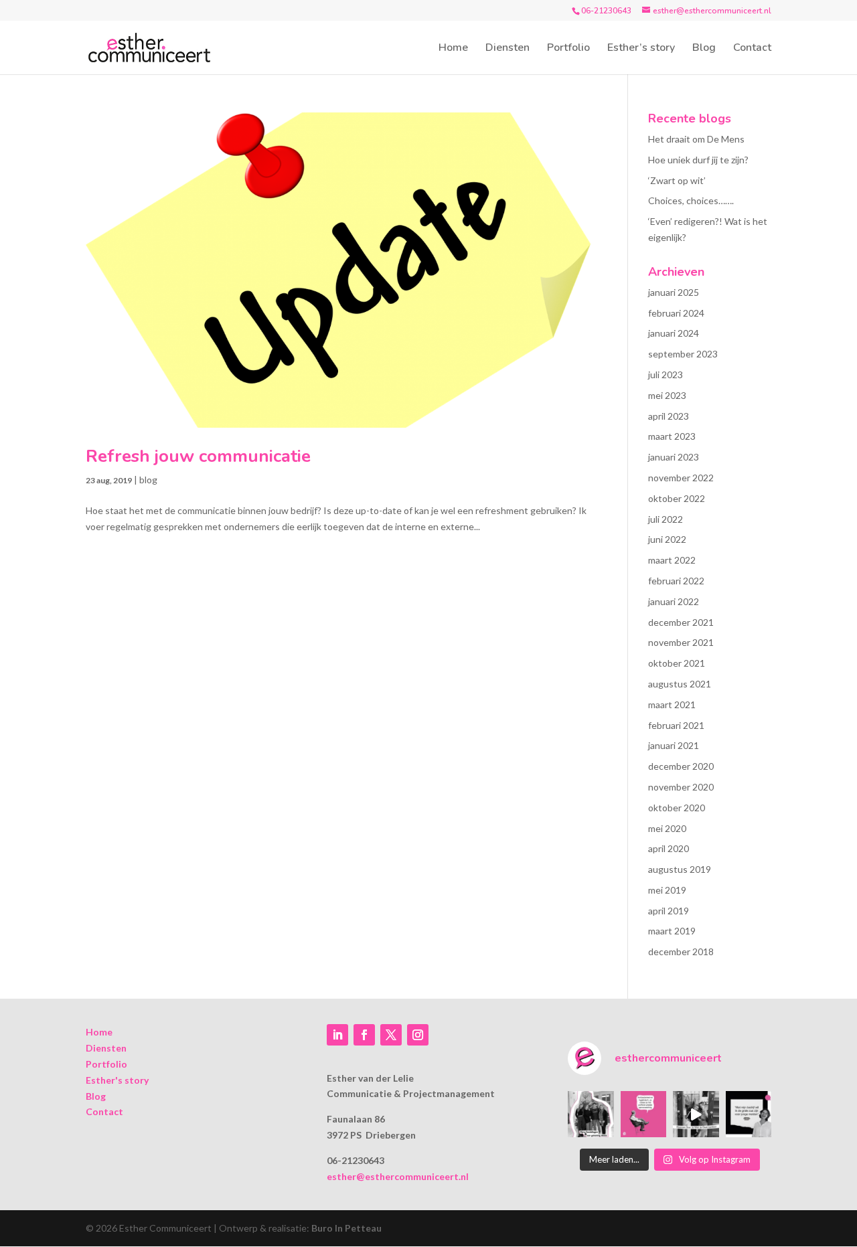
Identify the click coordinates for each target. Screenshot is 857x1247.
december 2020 (681, 766)
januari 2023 (673, 457)
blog (148, 479)
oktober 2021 (676, 663)
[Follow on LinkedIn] (337, 1035)
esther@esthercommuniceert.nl (398, 1176)
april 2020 (668, 848)
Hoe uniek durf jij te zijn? (698, 159)
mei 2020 (667, 828)
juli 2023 (665, 374)
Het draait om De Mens (696, 139)
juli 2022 (665, 519)
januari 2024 (673, 333)
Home (453, 49)
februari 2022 (676, 580)
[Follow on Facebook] (364, 1035)
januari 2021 (673, 745)
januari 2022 (673, 601)
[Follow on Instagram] (417, 1035)
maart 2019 (672, 930)
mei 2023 (667, 395)
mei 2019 (667, 890)
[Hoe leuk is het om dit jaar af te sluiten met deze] (590, 1114)
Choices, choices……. (691, 200)
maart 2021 (672, 704)
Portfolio (568, 49)
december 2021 (681, 622)
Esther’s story (641, 49)
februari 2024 (676, 313)
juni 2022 (667, 539)
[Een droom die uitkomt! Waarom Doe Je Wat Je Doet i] (695, 1114)
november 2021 (681, 642)
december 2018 (681, 951)
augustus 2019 (679, 869)
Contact (752, 49)
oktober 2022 (676, 498)
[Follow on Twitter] (391, 1035)
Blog (704, 49)
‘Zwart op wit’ (677, 180)
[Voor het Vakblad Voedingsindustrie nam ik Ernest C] (643, 1114)
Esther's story (117, 1080)
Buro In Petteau (346, 1228)
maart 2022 (672, 560)
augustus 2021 (679, 683)
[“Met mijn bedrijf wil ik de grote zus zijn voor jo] (748, 1114)
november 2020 (681, 787)
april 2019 (668, 910)
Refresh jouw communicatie (198, 456)
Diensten (507, 49)
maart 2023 (672, 436)
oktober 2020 (676, 807)
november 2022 (681, 477)
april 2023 (668, 416)
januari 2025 (673, 292)
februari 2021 (676, 725)
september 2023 (683, 353)
